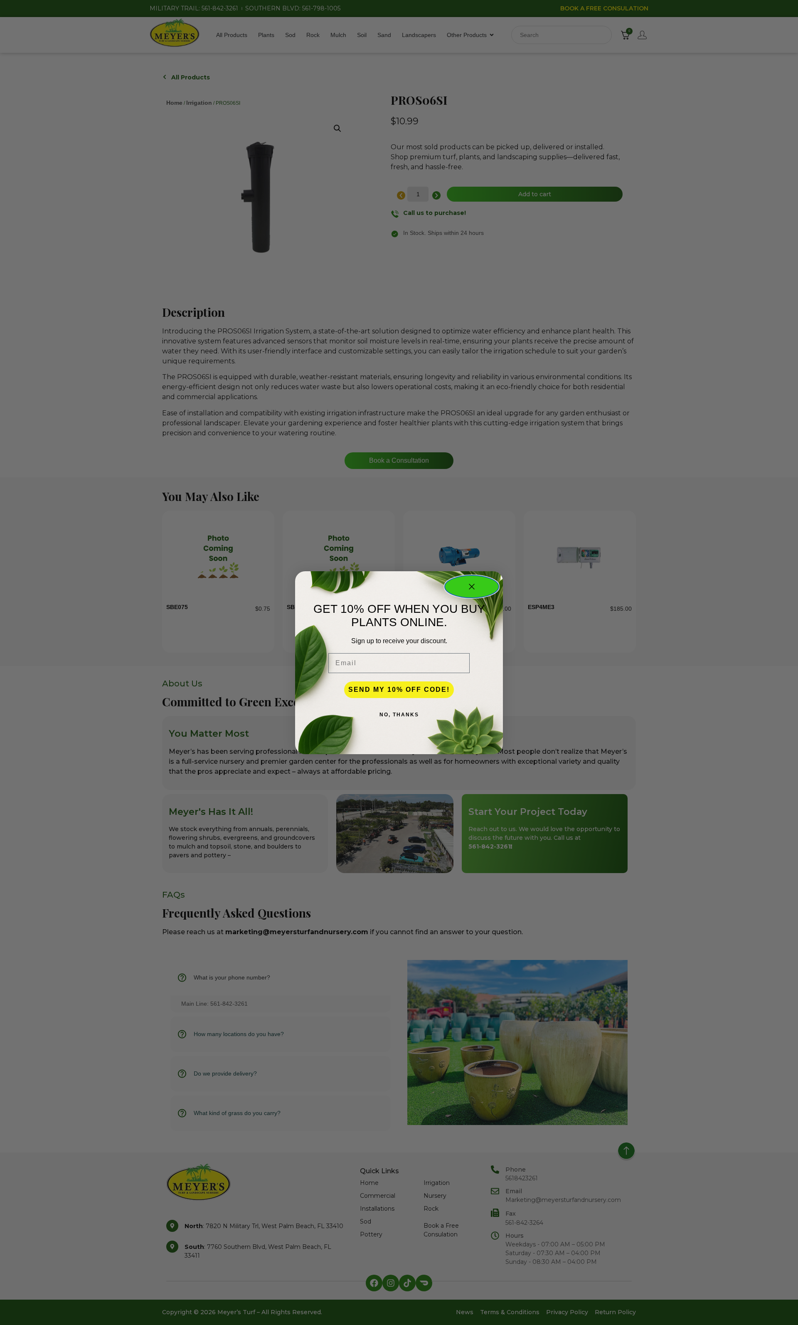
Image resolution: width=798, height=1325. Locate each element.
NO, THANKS (399, 715)
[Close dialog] (472, 586)
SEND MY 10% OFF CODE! (399, 689)
